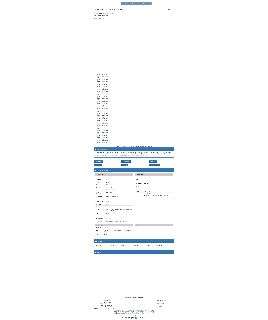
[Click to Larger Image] (102, 74)
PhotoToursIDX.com (112, 308)
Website (161, 306)
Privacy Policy (134, 318)
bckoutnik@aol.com (161, 305)
